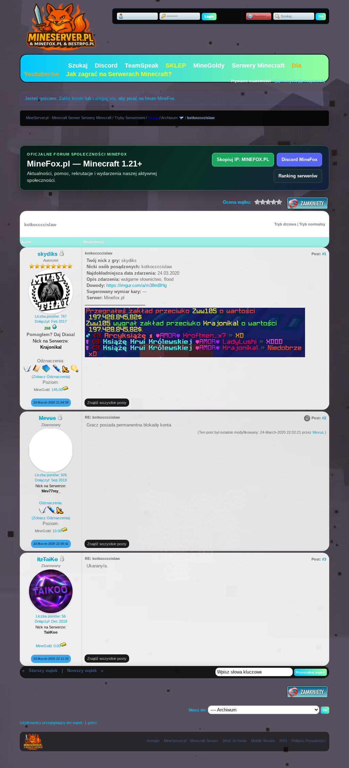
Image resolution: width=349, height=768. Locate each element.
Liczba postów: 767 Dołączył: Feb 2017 (51, 318)
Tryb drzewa (285, 224)
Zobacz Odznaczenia (51, 377)
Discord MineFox (299, 159)
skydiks (47, 254)
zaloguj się (104, 98)
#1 (324, 254)
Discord (106, 65)
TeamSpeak (141, 65)
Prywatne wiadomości (251, 81)
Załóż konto (71, 98)
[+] (54, 327)
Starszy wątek (43, 670)
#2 (324, 418)
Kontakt (153, 741)
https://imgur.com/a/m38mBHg (136, 285)
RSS (283, 741)
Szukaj (78, 65)
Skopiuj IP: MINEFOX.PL (243, 159)
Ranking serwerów (297, 175)
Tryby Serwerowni (130, 118)
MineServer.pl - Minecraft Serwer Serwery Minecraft (68, 118)
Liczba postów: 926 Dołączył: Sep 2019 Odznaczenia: (49, 496)
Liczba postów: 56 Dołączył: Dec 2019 (51, 631)
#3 (324, 559)
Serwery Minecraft (258, 65)
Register (259, 16)
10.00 (57, 531)
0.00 (57, 646)
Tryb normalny (312, 224)
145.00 (57, 390)
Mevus (318, 432)
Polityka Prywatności (308, 741)
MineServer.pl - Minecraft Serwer (191, 741)
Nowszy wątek (82, 670)
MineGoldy (209, 65)
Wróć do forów (235, 741)
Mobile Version (263, 741)
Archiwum (169, 118)
